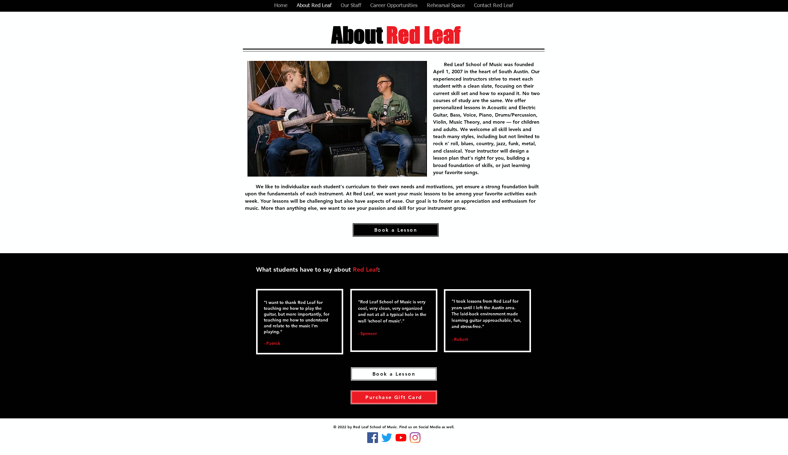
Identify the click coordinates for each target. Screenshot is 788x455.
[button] (337, 119)
